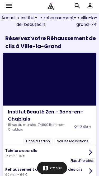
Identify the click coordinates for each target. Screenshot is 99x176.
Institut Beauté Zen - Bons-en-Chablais (45, 115)
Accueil (8, 18)
